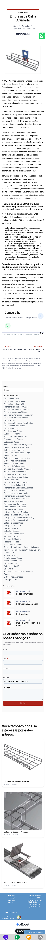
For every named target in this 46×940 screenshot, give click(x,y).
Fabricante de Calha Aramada (16, 482)
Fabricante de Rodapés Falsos (16, 499)
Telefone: (6, 668)
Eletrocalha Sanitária (12, 566)
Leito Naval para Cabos (13, 509)
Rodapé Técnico (10, 555)
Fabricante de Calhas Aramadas (17, 407)
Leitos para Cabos (11, 580)
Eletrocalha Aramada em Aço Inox (18, 445)
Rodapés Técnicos (11, 542)
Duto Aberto (9, 553)
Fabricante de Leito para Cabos (17, 496)
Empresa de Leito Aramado (15, 474)
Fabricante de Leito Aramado (16, 493)
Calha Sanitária (10, 563)
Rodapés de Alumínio (12, 539)
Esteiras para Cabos (12, 480)
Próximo (38, 347)
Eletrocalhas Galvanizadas (15, 461)
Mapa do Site (11, 902)
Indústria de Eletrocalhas (14, 501)
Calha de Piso (9, 420)
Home (15, 26)
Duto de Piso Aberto (12, 434)
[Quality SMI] (23, 931)
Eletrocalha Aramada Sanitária (16, 447)
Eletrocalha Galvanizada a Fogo (17, 453)
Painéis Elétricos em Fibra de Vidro (18, 571)
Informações (25, 26)
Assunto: (6, 678)
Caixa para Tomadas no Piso (16, 418)
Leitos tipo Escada (11, 531)
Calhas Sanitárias (11, 428)
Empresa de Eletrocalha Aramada (17, 469)
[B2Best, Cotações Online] (23, 924)
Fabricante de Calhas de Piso (16, 485)
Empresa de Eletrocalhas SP (15, 472)
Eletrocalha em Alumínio (14, 450)
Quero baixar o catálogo (34, 932)
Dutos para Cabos (11, 442)
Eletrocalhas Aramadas (13, 577)
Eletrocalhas (9, 574)
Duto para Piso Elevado (13, 439)
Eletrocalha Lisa (10, 455)
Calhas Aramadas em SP (14, 404)
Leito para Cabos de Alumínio (16, 512)
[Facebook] (41, 316)
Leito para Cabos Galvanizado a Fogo (19, 517)
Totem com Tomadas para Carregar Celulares (23, 550)
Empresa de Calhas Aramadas (16, 409)
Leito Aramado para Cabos (15, 507)
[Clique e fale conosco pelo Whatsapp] (42, 36)
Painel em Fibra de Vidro (14, 534)
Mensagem (7, 687)
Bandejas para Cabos (13, 561)
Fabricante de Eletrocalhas (15, 490)
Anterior (8, 347)
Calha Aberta (9, 569)
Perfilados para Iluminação (15, 504)
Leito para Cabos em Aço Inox (16, 515)
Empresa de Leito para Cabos (16, 477)
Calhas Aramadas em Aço (14, 401)
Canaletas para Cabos (13, 431)
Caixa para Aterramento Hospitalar (18, 415)
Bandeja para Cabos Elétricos (16, 412)
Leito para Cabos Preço (13, 523)
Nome (5, 649)
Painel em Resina (11, 536)
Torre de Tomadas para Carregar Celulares (21, 547)
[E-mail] (29, 937)
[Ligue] (6, 937)
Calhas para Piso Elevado (14, 426)
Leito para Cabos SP (12, 526)
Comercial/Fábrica (8, 919)
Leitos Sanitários (11, 528)
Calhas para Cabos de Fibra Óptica (18, 423)
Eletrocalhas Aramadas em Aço (17, 458)
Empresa (12, 895)
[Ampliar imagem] (23, 59)
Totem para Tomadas (13, 544)
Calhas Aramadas (11, 399)
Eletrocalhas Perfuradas (14, 463)
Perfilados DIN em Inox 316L (15, 436)
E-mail (5, 659)
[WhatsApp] (8, 326)
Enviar (23, 703)
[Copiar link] (41, 333)
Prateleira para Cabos (13, 558)
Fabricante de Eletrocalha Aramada (18, 488)
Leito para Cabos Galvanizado (16, 520)
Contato (12, 900)
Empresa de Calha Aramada (15, 466)
